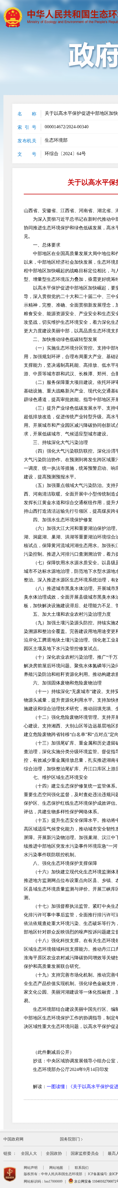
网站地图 (56, 1168)
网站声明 (31, 1168)
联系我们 (81, 1168)
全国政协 (54, 1153)
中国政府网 (13, 1139)
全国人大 (29, 1153)
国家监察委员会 (85, 1153)
